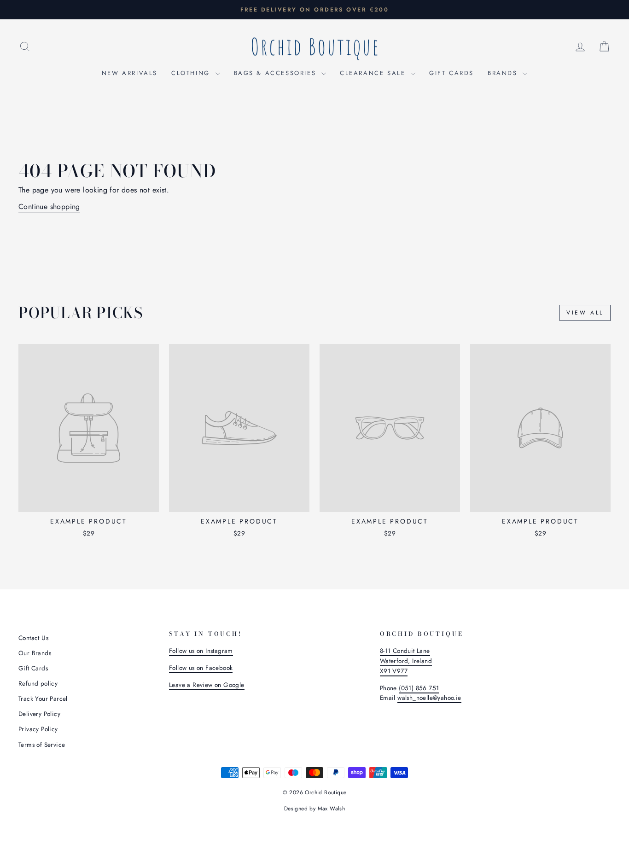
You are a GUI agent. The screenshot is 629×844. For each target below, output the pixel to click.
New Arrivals (129, 73)
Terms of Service (41, 744)
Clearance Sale (374, 73)
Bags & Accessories (276, 73)
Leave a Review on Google (207, 684)
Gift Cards (451, 73)
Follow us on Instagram (201, 650)
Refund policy (38, 683)
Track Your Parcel (43, 698)
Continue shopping (49, 206)
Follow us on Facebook (201, 667)
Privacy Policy (38, 728)
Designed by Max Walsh (314, 808)
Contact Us (33, 637)
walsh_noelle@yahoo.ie (429, 697)
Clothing (192, 73)
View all (585, 312)
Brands (504, 73)
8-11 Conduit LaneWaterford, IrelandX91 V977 (406, 660)
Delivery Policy (39, 713)
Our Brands (34, 653)
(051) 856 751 (419, 688)
